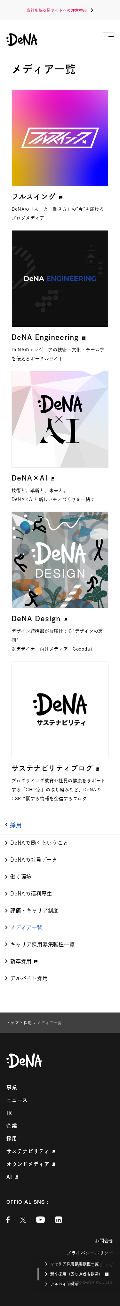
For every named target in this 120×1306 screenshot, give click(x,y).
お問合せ (104, 1241)
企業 (11, 1125)
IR (9, 1112)
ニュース (17, 1100)
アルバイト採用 (29, 978)
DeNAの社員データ (34, 859)
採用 (16, 825)
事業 (11, 1087)
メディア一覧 (26, 927)
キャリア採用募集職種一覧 (42, 944)
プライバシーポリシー (90, 1253)
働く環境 (21, 876)
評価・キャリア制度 (34, 910)
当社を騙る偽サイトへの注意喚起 (57, 10)
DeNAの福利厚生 (31, 893)
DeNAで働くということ (39, 842)
